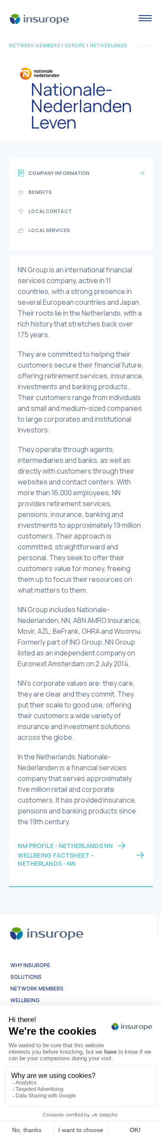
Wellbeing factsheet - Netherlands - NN (55, 859)
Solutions (25, 977)
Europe (75, 45)
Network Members (34, 45)
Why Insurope (30, 965)
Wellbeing (25, 1000)
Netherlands (108, 45)
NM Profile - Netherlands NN (65, 846)
